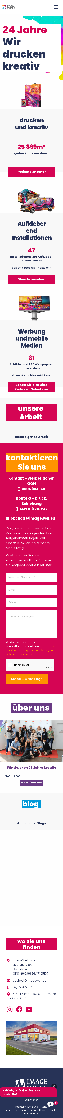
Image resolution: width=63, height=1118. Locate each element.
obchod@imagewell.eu (32, 518)
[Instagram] (10, 1010)
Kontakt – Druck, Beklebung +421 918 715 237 (31, 504)
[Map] (31, 878)
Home (42, 1110)
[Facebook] (20, 1010)
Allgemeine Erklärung (26, 1106)
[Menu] (56, 7)
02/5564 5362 (22, 987)
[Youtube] (29, 1010)
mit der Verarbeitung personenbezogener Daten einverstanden (31, 650)
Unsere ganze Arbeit (31, 437)
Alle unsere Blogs (31, 823)
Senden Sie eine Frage (26, 679)
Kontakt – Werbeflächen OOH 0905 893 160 (31, 484)
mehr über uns (31, 782)
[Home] (8, 7)
